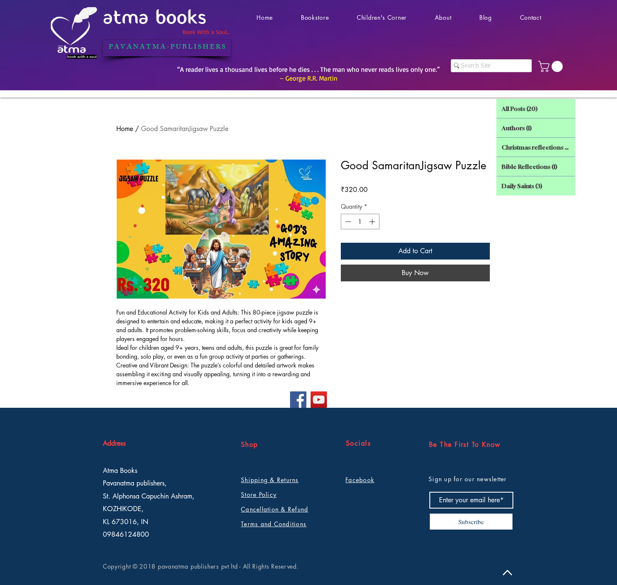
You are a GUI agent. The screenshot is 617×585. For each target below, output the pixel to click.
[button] (551, 66)
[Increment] (373, 221)
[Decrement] (347, 221)
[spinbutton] (360, 221)
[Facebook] (298, 399)
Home (124, 128)
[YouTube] (319, 399)
